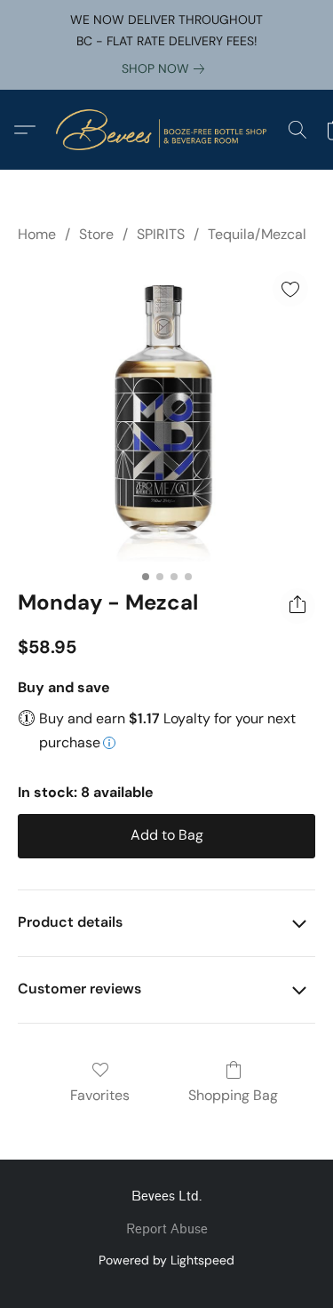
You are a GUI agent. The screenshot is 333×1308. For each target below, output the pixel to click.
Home (37, 234)
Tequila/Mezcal (257, 234)
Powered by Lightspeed (166, 1260)
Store (96, 234)
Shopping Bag (233, 1095)
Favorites (100, 1095)
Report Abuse (167, 1229)
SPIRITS (161, 234)
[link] (166, 68)
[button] (167, 130)
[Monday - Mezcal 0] (166, 413)
